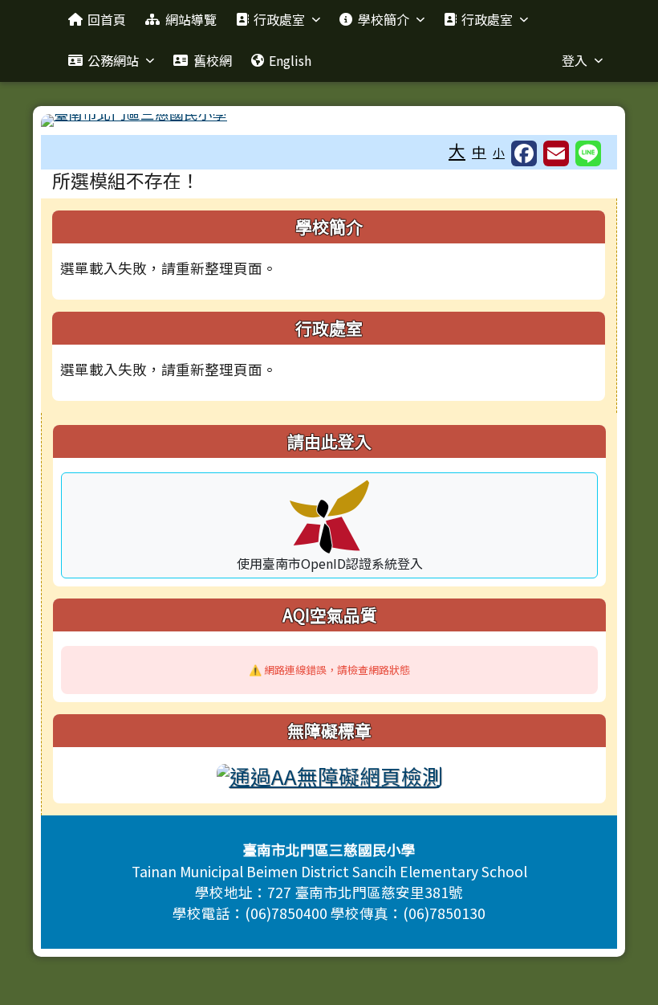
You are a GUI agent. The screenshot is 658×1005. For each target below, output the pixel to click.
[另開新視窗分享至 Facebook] (524, 153)
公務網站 (113, 60)
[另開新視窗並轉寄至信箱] (556, 153)
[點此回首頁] (329, 120)
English (290, 60)
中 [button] (479, 151)
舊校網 (212, 60)
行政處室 (279, 19)
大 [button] (457, 150)
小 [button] (499, 152)
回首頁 (106, 19)
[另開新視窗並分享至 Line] (588, 153)
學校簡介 (383, 19)
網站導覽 (191, 19)
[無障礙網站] (330, 773)
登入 (574, 60)
